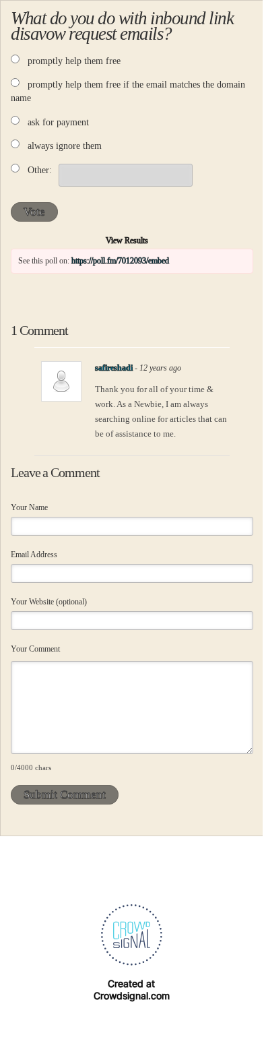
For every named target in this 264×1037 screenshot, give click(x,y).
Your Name (29, 507)
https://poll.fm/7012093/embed (120, 260)
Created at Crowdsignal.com (132, 989)
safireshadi (114, 368)
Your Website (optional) (49, 601)
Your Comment (35, 649)
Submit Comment (65, 794)
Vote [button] (34, 212)
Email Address (34, 554)
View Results (127, 240)
